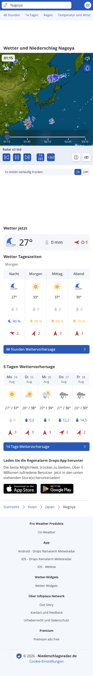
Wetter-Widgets (46, 586)
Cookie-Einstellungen (46, 661)
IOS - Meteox (46, 567)
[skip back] (6, 157)
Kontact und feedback (47, 612)
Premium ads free (46, 639)
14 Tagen (31, 15)
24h (85, 172)
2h (78, 172)
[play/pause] (17, 157)
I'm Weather (46, 532)
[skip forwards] (27, 157)
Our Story (46, 605)
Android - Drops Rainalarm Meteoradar (46, 551)
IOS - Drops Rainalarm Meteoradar (46, 559)
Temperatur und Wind (74, 15)
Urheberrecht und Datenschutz (46, 620)
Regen (48, 15)
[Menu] (87, 5)
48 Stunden (11, 15)
